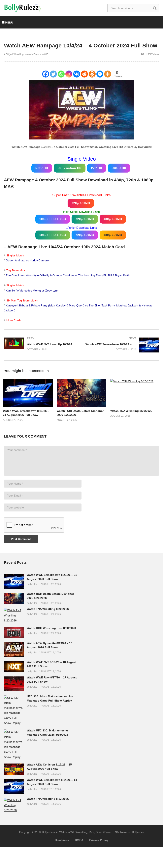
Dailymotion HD (70, 168)
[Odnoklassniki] (92, 74)
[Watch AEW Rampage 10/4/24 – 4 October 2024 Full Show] (28, 393)
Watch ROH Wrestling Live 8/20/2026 (51, 628)
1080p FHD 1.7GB (52, 219)
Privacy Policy (98, 840)
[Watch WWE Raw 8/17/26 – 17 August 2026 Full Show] (14, 683)
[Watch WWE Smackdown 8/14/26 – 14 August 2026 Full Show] (14, 786)
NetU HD (41, 168)
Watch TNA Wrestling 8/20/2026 (131, 410)
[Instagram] (68, 74)
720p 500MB (85, 219)
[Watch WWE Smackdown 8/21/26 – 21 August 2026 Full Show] (14, 581)
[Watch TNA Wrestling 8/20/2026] (14, 615)
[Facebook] (45, 74)
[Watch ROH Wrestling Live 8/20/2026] (14, 632)
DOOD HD (119, 168)
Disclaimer (62, 840)
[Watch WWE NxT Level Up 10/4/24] (41, 344)
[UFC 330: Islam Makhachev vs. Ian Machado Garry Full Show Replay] (14, 710)
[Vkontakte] (76, 74)
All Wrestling (17, 54)
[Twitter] (53, 74)
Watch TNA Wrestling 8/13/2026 (48, 798)
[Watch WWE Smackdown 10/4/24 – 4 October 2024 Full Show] (122, 345)
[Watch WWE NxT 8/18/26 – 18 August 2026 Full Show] (14, 666)
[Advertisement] (115, 619)
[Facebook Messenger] (99, 74)
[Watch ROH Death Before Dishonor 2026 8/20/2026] (14, 598)
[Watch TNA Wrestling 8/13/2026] (14, 805)
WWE (45, 54)
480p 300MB (113, 219)
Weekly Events (33, 54)
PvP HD (96, 168)
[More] (107, 74)
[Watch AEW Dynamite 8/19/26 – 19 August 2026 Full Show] (14, 649)
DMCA (79, 840)
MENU (9, 22)
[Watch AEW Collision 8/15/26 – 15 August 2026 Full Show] (14, 769)
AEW (6, 54)
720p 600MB (81, 203)
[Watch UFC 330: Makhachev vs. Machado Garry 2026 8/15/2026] (14, 744)
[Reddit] (84, 74)
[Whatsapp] (61, 74)
